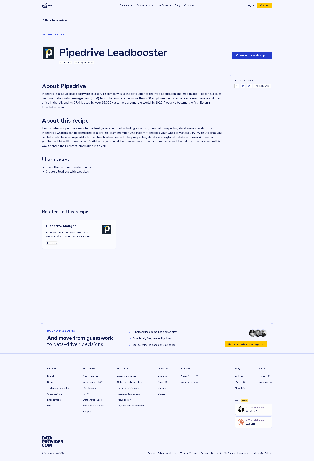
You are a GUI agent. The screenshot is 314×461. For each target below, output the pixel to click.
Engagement (53, 399)
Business (52, 382)
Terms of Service (189, 453)
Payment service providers (130, 405)
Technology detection (58, 388)
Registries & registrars (128, 393)
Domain (51, 376)
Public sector (124, 399)
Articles (239, 376)
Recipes (87, 411)
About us (162, 376)
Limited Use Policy (261, 453)
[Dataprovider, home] (47, 5)
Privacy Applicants (167, 453)
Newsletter (241, 388)
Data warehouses (92, 399)
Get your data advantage (244, 344)
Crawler (161, 393)
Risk (49, 405)
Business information (128, 388)
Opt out (205, 453)
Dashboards (89, 388)
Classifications (54, 393)
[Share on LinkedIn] (236, 86)
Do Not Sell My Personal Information (230, 453)
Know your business (93, 405)
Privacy (151, 453)
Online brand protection (129, 382)
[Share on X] (243, 86)
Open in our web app (254, 56)
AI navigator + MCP (93, 382)
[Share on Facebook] (249, 86)
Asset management (127, 376)
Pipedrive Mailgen (61, 226)
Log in (252, 6)
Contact (264, 5)
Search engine (90, 376)
